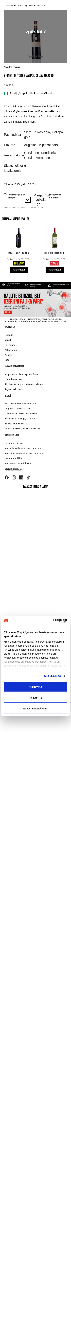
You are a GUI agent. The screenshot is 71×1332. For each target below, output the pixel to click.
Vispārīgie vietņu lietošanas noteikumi (24, 453)
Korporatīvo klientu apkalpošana (21, 374)
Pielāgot (33, 697)
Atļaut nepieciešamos (35, 708)
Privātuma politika (14, 443)
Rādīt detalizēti (52, 676)
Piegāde (9, 335)
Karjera (8, 355)
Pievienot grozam (19, 270)
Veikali (8, 340)
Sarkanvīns (40, 5)
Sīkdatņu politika (13, 458)
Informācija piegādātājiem (18, 463)
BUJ (7, 360)
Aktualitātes (11, 350)
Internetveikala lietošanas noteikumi (23, 448)
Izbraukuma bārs (13, 379)
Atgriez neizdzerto (14, 389)
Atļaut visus (35, 686)
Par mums (10, 345)
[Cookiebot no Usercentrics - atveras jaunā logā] (52, 620)
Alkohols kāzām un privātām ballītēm (24, 384)
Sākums (9, 5)
